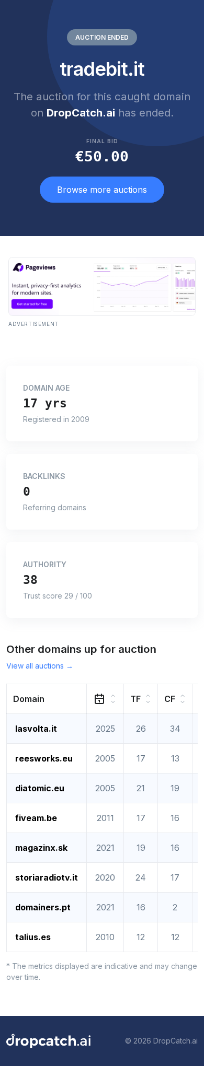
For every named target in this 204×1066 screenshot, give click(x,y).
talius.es (33, 937)
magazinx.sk (41, 847)
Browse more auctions (102, 189)
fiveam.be (36, 818)
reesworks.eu (44, 758)
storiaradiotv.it (46, 877)
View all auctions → (39, 665)
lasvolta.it (36, 728)
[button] (47, 698)
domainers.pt (43, 907)
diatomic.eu (39, 788)
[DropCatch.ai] (48, 1040)
